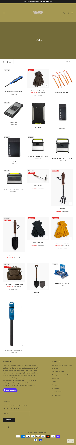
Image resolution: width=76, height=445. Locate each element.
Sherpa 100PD (14, 122)
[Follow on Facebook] (4, 427)
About (54, 382)
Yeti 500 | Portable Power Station (62, 158)
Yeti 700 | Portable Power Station (38, 156)
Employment (56, 388)
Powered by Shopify (42, 432)
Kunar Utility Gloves (38, 90)
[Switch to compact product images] (10, 61)
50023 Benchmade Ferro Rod (14, 350)
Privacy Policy (56, 395)
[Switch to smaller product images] (7, 61)
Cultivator (62, 209)
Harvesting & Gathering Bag (14, 284)
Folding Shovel (38, 292)
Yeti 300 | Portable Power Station (13, 189)
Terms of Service (57, 392)
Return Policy (56, 378)
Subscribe (9, 420)
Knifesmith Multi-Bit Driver (13, 92)
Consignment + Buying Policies (62, 375)
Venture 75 (38, 127)
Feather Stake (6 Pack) (62, 92)
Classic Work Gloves (62, 243)
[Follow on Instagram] (9, 427)
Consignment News (58, 371)
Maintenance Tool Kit (62, 283)
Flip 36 (14, 161)
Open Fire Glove (38, 243)
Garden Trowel (14, 255)
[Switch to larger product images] (3, 61)
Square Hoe (38, 186)
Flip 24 (62, 126)
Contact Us (55, 385)
